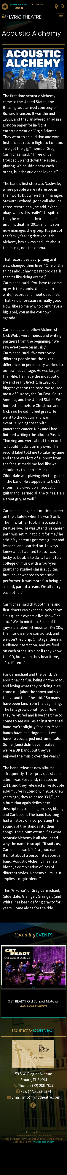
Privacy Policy (35, 1132)
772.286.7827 (38, 4)
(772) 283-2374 (39, 1091)
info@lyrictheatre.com (41, 1097)
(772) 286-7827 (41, 1085)
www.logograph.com (43, 1141)
